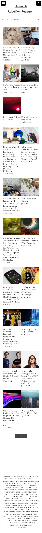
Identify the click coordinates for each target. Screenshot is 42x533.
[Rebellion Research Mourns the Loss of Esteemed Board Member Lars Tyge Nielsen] (12, 36)
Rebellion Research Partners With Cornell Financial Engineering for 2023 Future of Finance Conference (11, 204)
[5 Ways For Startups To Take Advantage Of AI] (12, 73)
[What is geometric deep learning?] (30, 317)
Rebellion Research (21, 11)
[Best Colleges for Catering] (30, 187)
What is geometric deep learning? (29, 330)
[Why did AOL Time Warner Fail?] (30, 399)
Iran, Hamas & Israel (12, 117)
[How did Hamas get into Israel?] (30, 105)
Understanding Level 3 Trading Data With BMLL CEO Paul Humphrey (29, 52)
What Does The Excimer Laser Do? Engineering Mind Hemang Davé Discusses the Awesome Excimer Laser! (11, 418)
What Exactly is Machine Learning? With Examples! (29, 240)
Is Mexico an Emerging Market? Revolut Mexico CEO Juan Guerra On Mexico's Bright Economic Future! (29, 153)
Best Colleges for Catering (28, 200)
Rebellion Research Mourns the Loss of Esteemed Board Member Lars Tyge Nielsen (11, 52)
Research (21, 6)
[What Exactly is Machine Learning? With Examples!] (30, 226)
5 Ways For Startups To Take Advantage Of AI (12, 87)
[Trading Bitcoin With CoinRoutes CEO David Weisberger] (30, 275)
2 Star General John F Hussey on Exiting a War (30, 87)
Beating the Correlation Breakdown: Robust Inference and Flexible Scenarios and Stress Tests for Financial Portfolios (11, 294)
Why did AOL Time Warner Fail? (29, 412)
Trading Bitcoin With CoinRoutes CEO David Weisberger (29, 291)
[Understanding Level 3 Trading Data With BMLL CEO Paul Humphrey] (30, 36)
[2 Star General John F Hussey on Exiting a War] (30, 73)
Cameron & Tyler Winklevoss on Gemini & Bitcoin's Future (11, 375)
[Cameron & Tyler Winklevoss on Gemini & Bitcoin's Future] (12, 359)
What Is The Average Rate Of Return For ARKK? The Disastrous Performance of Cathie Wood (29, 377)
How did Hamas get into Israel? (30, 118)
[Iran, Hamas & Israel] (12, 105)
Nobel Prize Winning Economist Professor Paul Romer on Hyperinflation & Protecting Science (11, 336)
